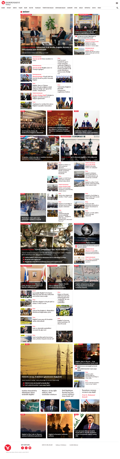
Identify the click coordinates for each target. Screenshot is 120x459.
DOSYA (94, 7)
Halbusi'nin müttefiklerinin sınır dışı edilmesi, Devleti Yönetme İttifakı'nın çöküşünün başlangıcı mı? (59, 130)
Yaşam (20, 7)
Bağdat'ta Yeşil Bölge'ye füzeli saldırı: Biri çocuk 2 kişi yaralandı (92, 197)
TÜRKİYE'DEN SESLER (48, 7)
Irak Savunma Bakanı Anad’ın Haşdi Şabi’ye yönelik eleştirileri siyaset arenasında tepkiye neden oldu (86, 433)
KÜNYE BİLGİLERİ (47, 445)
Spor (75, 7)
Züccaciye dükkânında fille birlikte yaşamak (88, 245)
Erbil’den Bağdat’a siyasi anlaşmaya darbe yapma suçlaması (86, 131)
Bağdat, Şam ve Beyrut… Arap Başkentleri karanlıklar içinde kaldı (86, 362)
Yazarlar (38, 7)
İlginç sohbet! (85, 242)
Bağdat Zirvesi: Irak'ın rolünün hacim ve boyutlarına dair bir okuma (59, 285)
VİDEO (99, 7)
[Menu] (117, 3)
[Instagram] (29, 448)
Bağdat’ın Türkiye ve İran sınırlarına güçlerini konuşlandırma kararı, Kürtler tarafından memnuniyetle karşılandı (65, 169)
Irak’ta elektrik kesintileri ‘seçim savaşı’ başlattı (37, 385)
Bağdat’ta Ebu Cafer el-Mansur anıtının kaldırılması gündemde (32, 435)
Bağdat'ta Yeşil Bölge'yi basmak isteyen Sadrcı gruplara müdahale (65, 205)
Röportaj (87, 7)
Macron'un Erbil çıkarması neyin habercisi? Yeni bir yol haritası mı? (32, 285)
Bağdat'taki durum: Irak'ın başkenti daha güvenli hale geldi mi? (92, 52)
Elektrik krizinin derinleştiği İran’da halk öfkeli (37, 383)
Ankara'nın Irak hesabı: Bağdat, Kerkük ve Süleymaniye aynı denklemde (46, 49)
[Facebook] (22, 448)
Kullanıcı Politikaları (61, 445)
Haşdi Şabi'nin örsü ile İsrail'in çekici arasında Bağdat (43, 78)
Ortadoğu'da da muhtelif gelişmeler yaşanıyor (92, 261)
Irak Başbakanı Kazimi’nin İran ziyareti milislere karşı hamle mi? (68, 393)
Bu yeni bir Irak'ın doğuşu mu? (33, 259)
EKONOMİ (69, 7)
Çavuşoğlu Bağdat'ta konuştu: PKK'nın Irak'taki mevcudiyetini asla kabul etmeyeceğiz (43, 294)
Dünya (15, 7)
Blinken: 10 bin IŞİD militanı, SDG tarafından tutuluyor (49, 392)
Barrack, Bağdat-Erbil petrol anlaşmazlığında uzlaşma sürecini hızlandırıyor (86, 32)
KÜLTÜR (31, 7)
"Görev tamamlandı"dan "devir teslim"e (45, 250)
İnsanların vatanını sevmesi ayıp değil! (89, 391)
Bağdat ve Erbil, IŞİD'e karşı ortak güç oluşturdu (92, 214)
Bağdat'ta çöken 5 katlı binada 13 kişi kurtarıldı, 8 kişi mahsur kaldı (92, 184)
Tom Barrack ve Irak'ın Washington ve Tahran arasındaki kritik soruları (86, 37)
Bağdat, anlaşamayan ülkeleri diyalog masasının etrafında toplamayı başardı (84, 285)
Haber (3, 7)
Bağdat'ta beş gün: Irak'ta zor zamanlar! (91, 166)
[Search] (117, 7)
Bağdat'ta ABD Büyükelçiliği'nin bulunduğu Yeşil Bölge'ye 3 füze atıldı (92, 376)
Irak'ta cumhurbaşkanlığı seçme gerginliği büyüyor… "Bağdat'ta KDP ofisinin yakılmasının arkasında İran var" (65, 217)
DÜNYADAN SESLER (60, 7)
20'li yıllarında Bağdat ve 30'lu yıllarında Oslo (79, 158)
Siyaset (9, 7)
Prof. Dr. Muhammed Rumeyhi (88, 396)
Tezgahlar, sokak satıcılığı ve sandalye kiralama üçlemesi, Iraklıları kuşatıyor (37, 158)
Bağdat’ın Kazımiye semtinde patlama (58, 435)
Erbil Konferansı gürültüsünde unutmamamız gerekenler (92, 252)
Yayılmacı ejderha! (82, 247)
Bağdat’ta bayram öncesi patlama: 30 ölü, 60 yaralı (64, 322)
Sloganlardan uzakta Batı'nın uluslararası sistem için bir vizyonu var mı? (43, 261)
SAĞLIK (81, 7)
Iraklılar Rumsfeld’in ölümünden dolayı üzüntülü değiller (29, 392)
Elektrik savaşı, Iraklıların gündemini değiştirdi (42, 377)
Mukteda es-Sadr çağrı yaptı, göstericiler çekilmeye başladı (31, 218)
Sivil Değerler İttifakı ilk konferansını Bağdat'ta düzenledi (32, 131)
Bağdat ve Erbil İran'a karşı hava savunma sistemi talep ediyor (65, 180)
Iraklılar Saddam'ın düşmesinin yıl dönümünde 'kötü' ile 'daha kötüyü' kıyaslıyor (45, 257)
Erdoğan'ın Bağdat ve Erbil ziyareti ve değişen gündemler (43, 97)
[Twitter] (26, 448)
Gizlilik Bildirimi (74, 445)
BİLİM (25, 7)
